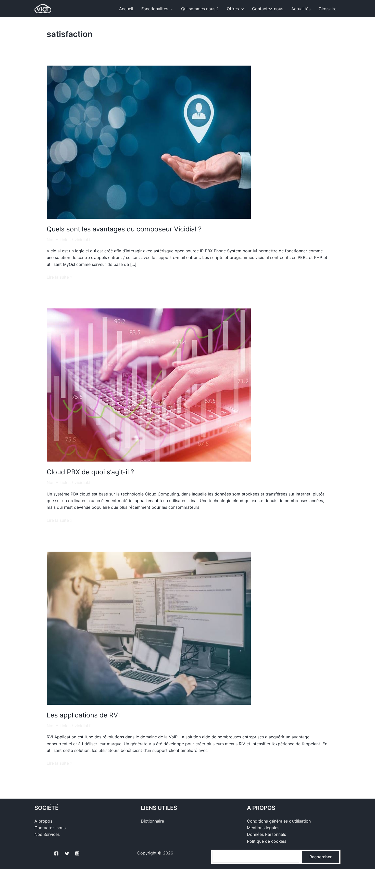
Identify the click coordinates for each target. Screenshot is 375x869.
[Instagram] (77, 853)
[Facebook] (56, 853)
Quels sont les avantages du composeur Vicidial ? (124, 229)
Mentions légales (263, 827)
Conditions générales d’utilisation (279, 821)
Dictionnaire (152, 821)
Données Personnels (266, 834)
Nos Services (47, 834)
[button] (170, 9)
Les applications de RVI (83, 715)
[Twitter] (67, 853)
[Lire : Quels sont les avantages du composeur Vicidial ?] (149, 141)
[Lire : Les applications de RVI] (149, 627)
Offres (233, 8)
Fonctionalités (154, 8)
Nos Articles (58, 239)
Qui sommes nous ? (200, 8)
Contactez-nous (267, 8)
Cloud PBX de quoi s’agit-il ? (90, 472)
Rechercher (320, 856)
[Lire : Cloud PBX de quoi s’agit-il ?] (149, 384)
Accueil (126, 8)
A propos (43, 821)
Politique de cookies (266, 841)
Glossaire (327, 8)
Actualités (300, 8)
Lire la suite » (59, 277)
